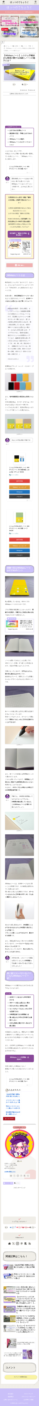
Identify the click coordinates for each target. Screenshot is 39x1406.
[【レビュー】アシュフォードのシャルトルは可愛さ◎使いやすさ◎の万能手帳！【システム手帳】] (9, 21)
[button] (25, 85)
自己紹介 (10, 1394)
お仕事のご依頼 (28, 1399)
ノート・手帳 (9, 1183)
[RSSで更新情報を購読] (28, 1175)
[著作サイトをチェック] (11, 1175)
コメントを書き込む (20, 1377)
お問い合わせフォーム (11, 1399)
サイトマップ (28, 1394)
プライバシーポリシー (29, 1396)
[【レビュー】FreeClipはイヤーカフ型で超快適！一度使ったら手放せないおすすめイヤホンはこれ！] (9, 32)
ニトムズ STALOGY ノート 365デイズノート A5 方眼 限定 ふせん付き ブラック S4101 (19, 470)
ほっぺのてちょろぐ (19, 2)
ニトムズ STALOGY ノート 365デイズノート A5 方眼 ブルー (19, 168)
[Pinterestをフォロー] (21, 1175)
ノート (18, 1183)
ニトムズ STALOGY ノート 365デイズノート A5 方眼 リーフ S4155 (19, 528)
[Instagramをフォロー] (17, 1175)
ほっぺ (19, 1161)
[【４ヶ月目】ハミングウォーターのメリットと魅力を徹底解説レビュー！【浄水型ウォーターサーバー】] (29, 32)
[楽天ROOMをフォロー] (24, 1175)
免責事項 (10, 1396)
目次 (19, 265)
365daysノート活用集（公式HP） (19, 1058)
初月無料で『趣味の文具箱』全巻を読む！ (19, 234)
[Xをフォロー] (14, 1175)
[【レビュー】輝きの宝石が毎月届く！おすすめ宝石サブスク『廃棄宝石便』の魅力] (29, 21)
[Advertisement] (19, 110)
